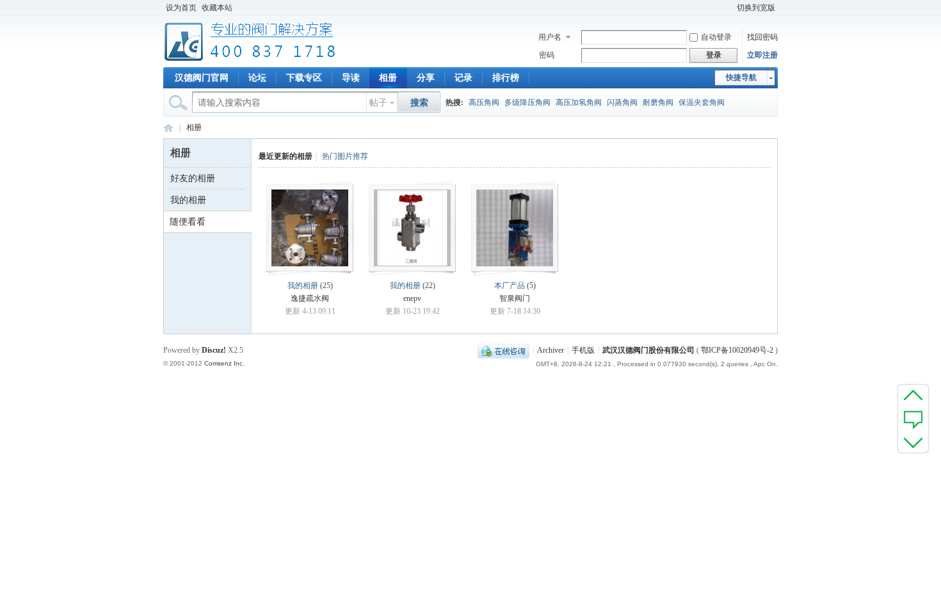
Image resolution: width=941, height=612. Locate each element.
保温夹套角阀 (702, 102)
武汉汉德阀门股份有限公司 (648, 350)
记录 (463, 78)
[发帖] (913, 418)
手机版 (583, 350)
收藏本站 (217, 7)
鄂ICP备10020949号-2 (737, 350)
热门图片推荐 (345, 156)
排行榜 (505, 78)
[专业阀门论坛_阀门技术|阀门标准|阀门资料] (250, 59)
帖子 (378, 103)
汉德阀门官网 (202, 78)
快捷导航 (741, 77)
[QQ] (503, 350)
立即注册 (762, 55)
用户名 (549, 37)
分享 (426, 78)
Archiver (550, 350)
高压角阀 (484, 102)
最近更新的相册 (285, 156)
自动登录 (716, 37)
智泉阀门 (514, 298)
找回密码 (762, 37)
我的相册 (188, 200)
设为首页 (181, 7)
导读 (351, 78)
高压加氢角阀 (579, 102)
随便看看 (187, 222)
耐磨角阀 (658, 102)
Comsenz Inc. (224, 363)
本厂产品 (509, 285)
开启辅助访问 (728, 7)
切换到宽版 (756, 7)
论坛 (257, 78)
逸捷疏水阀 (310, 298)
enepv (412, 298)
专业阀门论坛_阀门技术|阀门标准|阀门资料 (168, 127)
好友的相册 (192, 178)
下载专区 (304, 78)
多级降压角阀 (527, 102)
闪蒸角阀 (622, 102)
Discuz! (214, 350)
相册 (388, 78)
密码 (546, 55)
